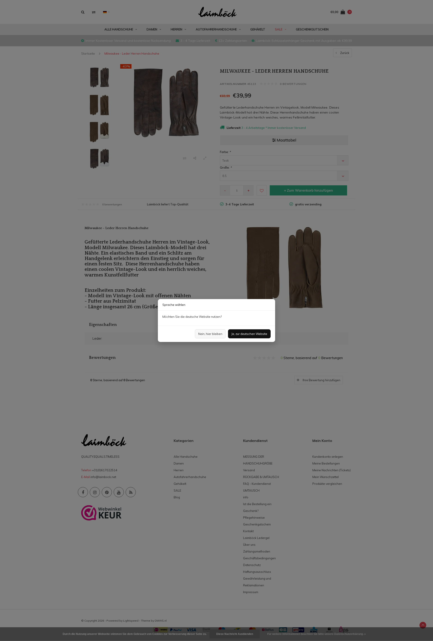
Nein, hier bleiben (210, 334)
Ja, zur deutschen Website (249, 334)
